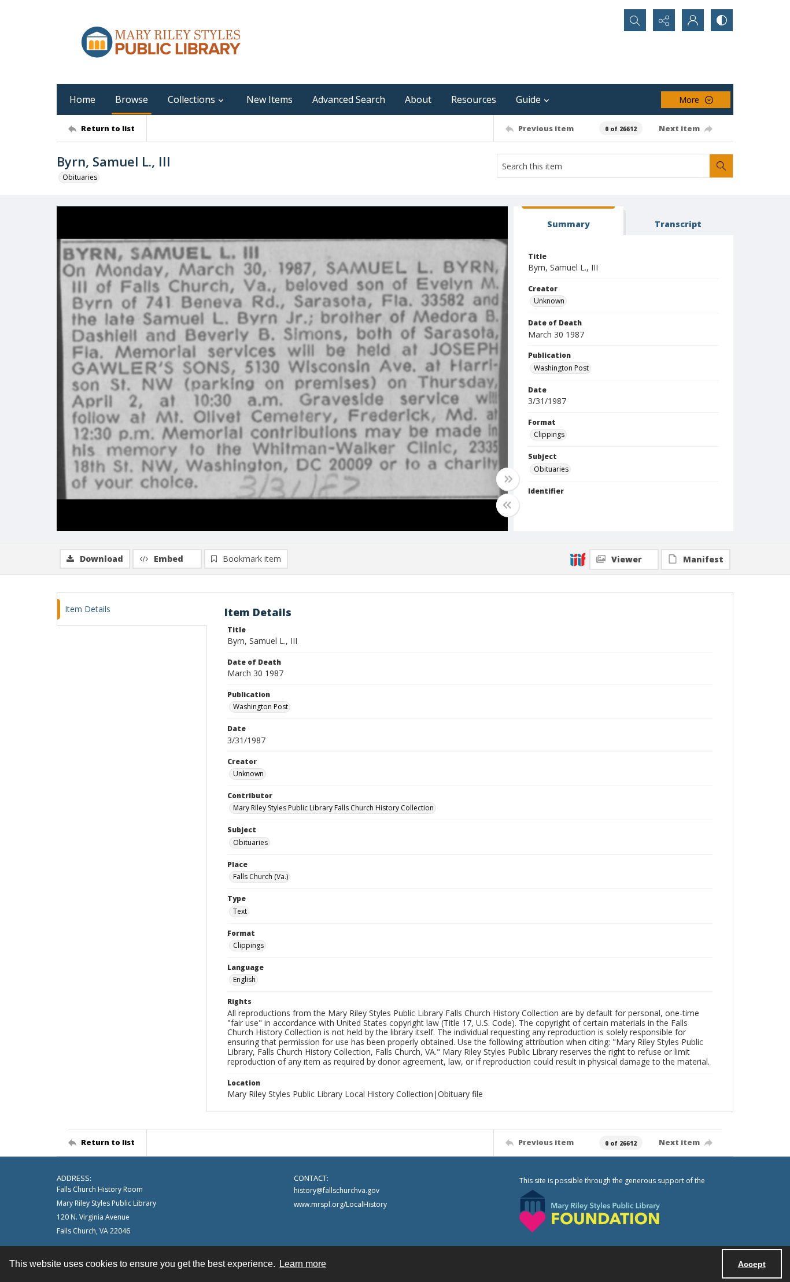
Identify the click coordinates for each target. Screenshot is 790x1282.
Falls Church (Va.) (260, 876)
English (244, 979)
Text (240, 911)
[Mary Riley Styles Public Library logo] (160, 41)
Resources (473, 99)
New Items (269, 99)
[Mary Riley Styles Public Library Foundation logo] (589, 1211)
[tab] (568, 221)
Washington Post (561, 368)
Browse (131, 99)
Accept (752, 1264)
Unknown (549, 301)
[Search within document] (721, 165)
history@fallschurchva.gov (336, 1190)
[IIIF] (577, 559)
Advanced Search (348, 99)
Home (82, 99)
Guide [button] (528, 99)
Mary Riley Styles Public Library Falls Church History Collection (333, 808)
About (418, 99)
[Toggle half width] (507, 505)
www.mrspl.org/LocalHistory (340, 1204)
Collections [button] (191, 99)
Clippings (549, 434)
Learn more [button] (302, 1264)
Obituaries (79, 177)
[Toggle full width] (507, 479)
